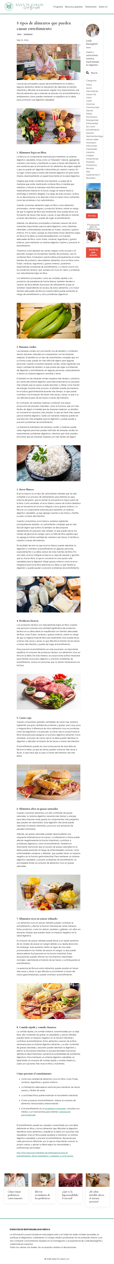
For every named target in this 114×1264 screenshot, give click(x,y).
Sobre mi (103, 7)
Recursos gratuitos (74, 7)
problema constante (55, 1108)
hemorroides (92, 139)
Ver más (92, 216)
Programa (58, 7)
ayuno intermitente (92, 89)
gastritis (90, 133)
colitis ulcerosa (90, 102)
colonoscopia (92, 107)
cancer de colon (91, 96)
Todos (89, 85)
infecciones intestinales (91, 147)
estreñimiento (28, 34)
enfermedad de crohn (92, 125)
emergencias (92, 120)
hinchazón (91, 143)
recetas (90, 168)
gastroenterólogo (93, 136)
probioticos (91, 165)
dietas (19, 34)
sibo (88, 171)
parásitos (90, 162)
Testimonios (91, 7)
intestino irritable (90, 154)
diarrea (89, 110)
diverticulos (91, 117)
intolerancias (92, 159)
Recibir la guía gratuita (93, 252)
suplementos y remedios (93, 176)
